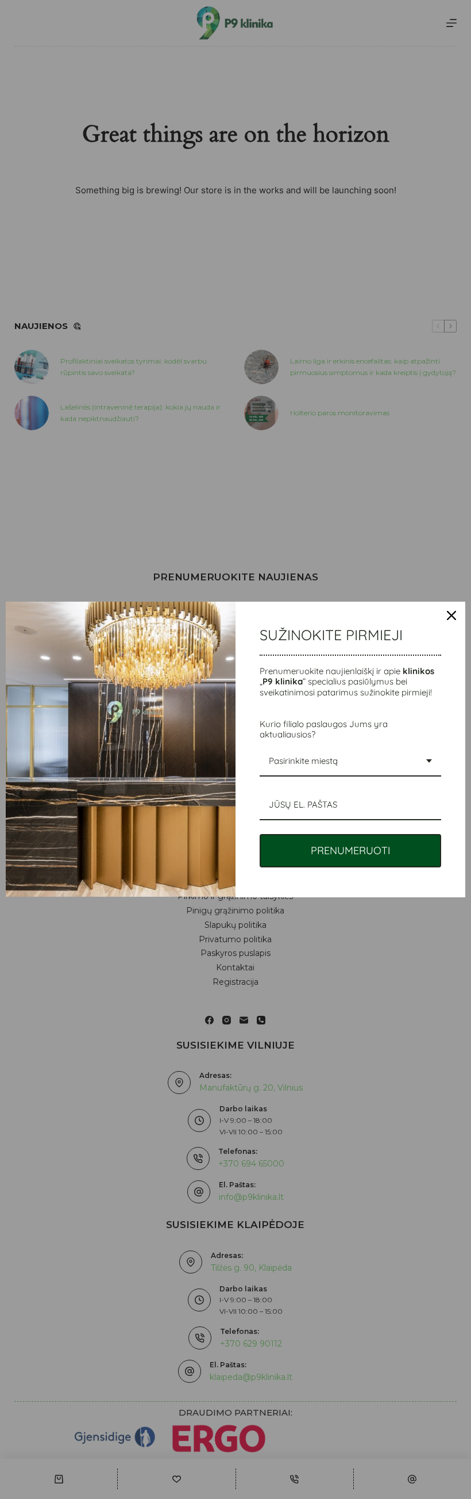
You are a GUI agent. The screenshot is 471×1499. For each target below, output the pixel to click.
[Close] (451, 615)
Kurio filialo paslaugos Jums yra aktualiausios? (324, 729)
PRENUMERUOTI (351, 850)
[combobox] (350, 762)
